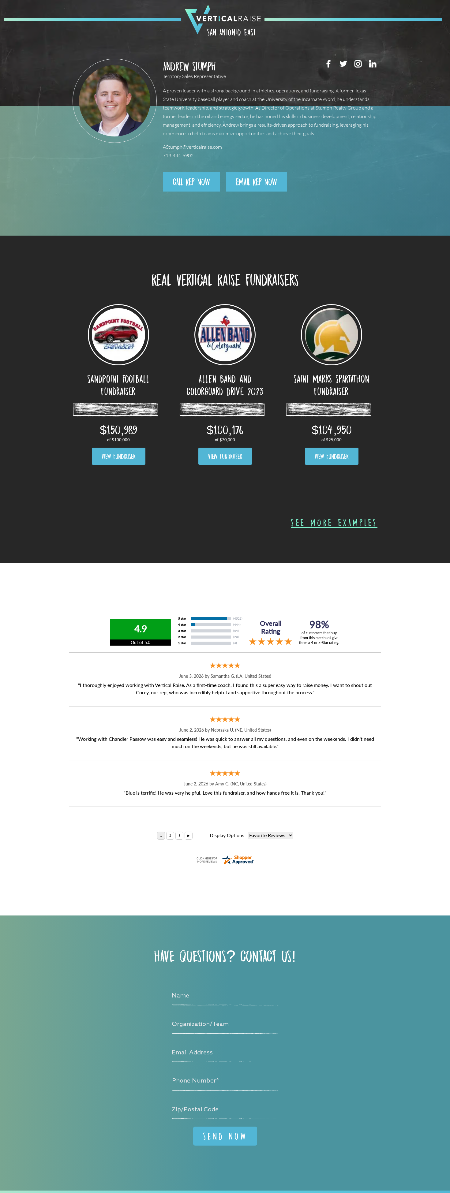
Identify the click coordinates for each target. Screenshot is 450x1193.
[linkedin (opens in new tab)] (372, 64)
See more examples (334, 522)
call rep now (191, 182)
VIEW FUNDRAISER (119, 456)
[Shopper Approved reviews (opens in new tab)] (225, 859)
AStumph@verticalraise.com (192, 147)
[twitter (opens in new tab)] (343, 64)
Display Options (227, 835)
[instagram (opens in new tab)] (358, 64)
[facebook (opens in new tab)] (328, 64)
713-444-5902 (178, 155)
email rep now (256, 182)
